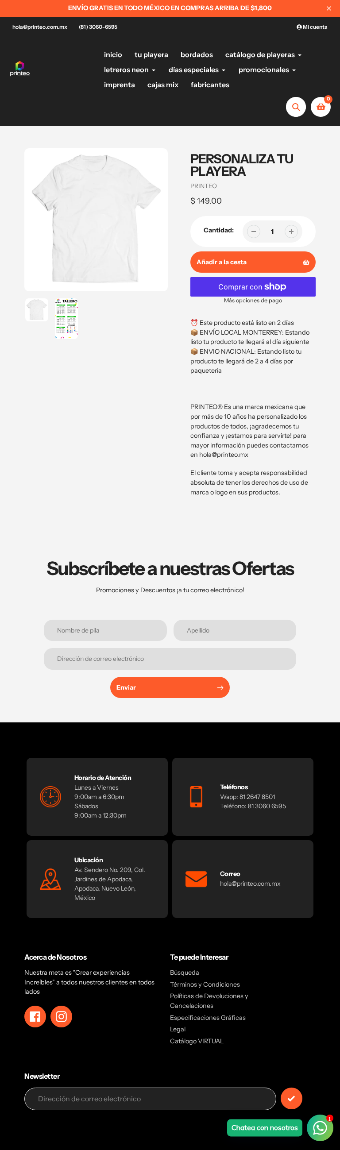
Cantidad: (219, 230)
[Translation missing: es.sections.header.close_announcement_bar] (329, 8)
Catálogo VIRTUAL (197, 1041)
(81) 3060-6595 (98, 26)
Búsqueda (184, 972)
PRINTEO (203, 186)
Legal (177, 1029)
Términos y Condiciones (205, 984)
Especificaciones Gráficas (208, 1018)
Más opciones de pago (253, 300)
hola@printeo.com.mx (39, 26)
